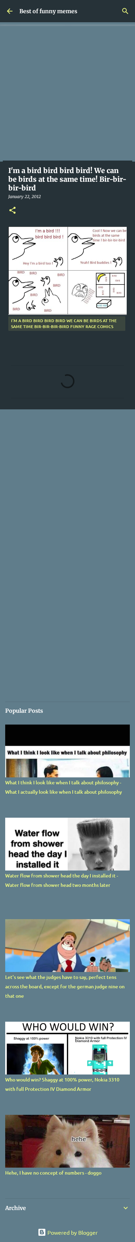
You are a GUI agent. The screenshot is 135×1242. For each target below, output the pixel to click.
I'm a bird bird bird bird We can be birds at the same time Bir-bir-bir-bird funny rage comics (64, 323)
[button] (12, 210)
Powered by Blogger (72, 1232)
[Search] (125, 11)
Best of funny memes (48, 11)
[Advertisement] (67, 94)
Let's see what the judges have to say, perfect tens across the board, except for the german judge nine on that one (65, 986)
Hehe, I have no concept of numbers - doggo (53, 1172)
